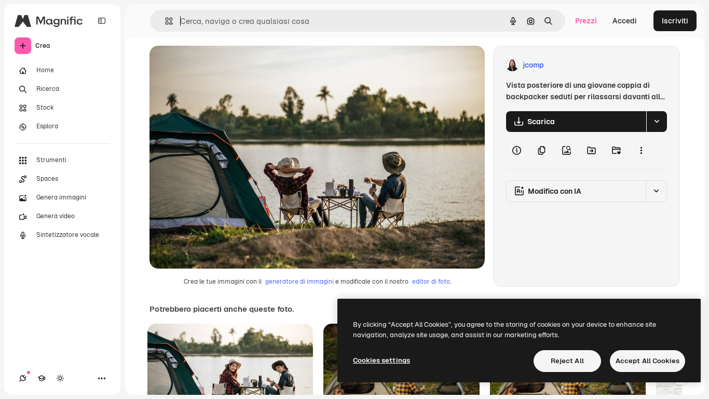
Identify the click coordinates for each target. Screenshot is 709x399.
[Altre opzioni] (641, 150)
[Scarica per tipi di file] (656, 121)
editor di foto (431, 281)
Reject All (567, 360)
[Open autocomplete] (165, 21)
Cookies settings (381, 360)
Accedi (624, 20)
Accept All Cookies (647, 360)
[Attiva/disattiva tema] (60, 378)
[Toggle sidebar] (101, 20)
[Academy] (41, 378)
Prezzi (586, 20)
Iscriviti (675, 20)
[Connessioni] (23, 378)
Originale (218, 65)
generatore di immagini (299, 281)
